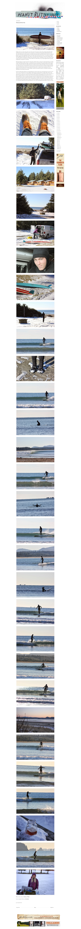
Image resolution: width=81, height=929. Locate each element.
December (58, 133)
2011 (58, 151)
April (58, 144)
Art (61, 62)
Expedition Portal (59, 42)
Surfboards (60, 76)
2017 (58, 126)
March (58, 145)
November (58, 134)
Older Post (51, 907)
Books (63, 62)
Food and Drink (58, 69)
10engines (58, 44)
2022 (58, 118)
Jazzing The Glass (19, 902)
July (57, 140)
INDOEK (58, 41)
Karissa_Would (26, 896)
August (58, 138)
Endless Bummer (59, 43)
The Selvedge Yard (59, 37)
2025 (58, 114)
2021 (58, 120)
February (58, 147)
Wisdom (62, 79)
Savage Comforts (59, 40)
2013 (58, 131)
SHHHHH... (59, 36)
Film (59, 68)
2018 (58, 124)
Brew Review (62, 63)
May (58, 142)
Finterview (62, 68)
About (58, 22)
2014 (58, 130)
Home (35, 907)
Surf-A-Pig (58, 35)
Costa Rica (57, 64)
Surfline (58, 29)
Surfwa (58, 27)
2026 (58, 113)
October (58, 135)
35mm (60, 62)
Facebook (27, 899)
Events (57, 66)
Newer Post (18, 907)
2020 (58, 121)
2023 (58, 117)
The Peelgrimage (60, 77)
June (58, 141)
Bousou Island (58, 63)
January (58, 148)
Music (63, 73)
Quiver (58, 24)
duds (61, 64)
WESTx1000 (58, 79)
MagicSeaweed (59, 31)
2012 (58, 150)
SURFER (58, 30)
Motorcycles (58, 73)
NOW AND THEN (60, 38)
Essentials (62, 65)
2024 (58, 115)
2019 (58, 123)
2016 (58, 127)
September (58, 137)
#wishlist (57, 62)
